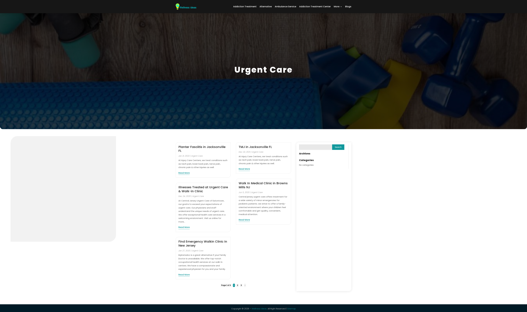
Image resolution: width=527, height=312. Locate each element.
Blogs (348, 6)
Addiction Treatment (245, 6)
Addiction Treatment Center (315, 6)
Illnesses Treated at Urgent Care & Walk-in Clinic (203, 189)
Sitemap (291, 308)
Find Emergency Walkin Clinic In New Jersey (202, 243)
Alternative (266, 6)
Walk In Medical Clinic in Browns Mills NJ (263, 185)
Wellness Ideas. (259, 308)
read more (184, 172)
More (336, 6)
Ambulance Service (285, 6)
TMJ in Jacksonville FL (255, 147)
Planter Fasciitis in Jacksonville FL (201, 149)
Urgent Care (197, 156)
